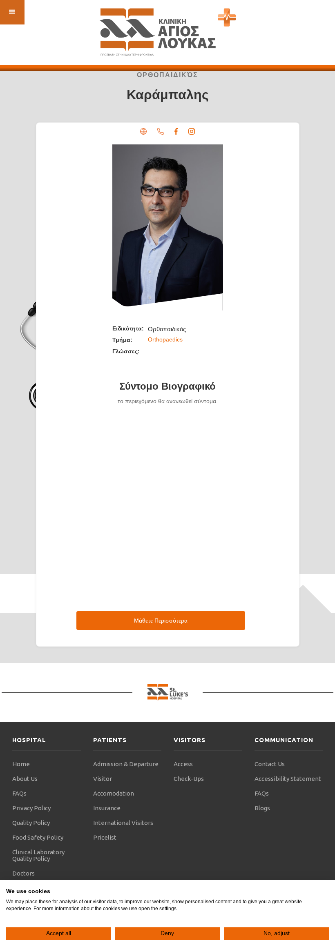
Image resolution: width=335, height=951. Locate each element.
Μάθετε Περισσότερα (161, 620)
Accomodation (113, 793)
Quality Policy (31, 822)
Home (21, 763)
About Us (25, 778)
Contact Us (270, 763)
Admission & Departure (126, 763)
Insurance (107, 808)
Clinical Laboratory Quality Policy (38, 855)
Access (183, 763)
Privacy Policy (31, 808)
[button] (12, 12)
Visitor (102, 778)
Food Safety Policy (37, 837)
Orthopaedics (165, 339)
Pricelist (104, 837)
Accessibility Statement (288, 778)
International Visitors (123, 822)
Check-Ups (189, 778)
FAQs (19, 793)
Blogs (262, 808)
